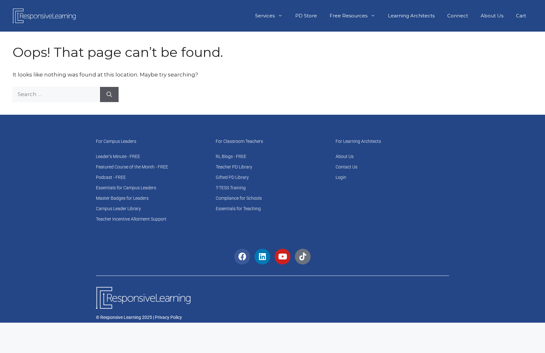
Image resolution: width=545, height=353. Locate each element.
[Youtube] (282, 257)
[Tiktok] (303, 257)
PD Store (306, 16)
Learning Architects (411, 16)
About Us (492, 16)
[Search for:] (56, 94)
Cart (521, 16)
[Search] (109, 94)
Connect (457, 16)
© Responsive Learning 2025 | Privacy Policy (139, 317)
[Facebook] (242, 257)
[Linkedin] (262, 257)
